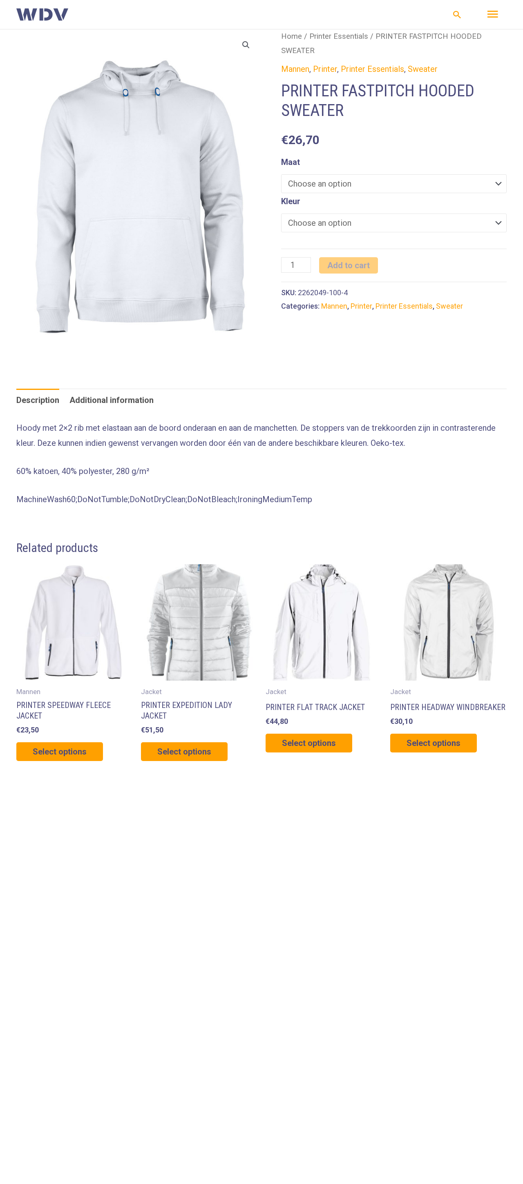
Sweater (423, 69)
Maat (290, 162)
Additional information (111, 400)
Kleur (290, 201)
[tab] (37, 400)
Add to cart (348, 265)
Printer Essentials (338, 36)
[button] (457, 14)
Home (291, 36)
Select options (60, 752)
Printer (325, 69)
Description (37, 400)
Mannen (295, 69)
